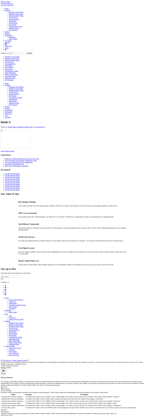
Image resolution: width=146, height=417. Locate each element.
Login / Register (14, 353)
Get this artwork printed (12, 174)
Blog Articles (13, 307)
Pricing (7, 32)
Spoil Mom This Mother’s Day (14, 164)
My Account (13, 351)
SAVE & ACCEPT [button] (7, 415)
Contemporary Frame (15, 26)
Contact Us (8, 114)
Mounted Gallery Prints (16, 16)
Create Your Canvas (15, 348)
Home (7, 8)
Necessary (6, 389)
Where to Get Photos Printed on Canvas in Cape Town (22, 159)
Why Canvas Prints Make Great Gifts (16, 166)
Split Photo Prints (10, 76)
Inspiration (12, 37)
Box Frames (12, 25)
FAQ (10, 316)
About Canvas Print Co (16, 300)
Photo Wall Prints (10, 73)
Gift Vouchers (13, 30)
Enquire (7, 42)
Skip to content (5, 1)
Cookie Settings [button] (6, 366)
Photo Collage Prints (11, 74)
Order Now (8, 46)
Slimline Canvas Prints (16, 14)
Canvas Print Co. (40, 127)
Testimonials (9, 110)
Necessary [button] (4, 387)
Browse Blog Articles (7, 151)
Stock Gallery (13, 39)
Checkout (8, 117)
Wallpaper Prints (14, 28)
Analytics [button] (4, 410)
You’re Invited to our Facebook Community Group (21, 160)
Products (7, 10)
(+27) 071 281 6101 (7, 5)
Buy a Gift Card (14, 355)
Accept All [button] (14, 366)
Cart (6, 115)
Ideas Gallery (13, 312)
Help (6, 314)
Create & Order (10, 346)
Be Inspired (8, 35)
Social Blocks (13, 23)
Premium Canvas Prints (16, 12)
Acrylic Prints (13, 17)
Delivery (7, 33)
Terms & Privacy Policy (16, 319)
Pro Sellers (8, 41)
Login (7, 48)
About (7, 298)
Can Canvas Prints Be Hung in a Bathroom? (19, 162)
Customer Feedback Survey (17, 305)
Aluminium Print (14, 19)
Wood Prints (12, 21)
